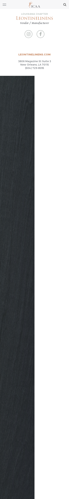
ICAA (34, 4)
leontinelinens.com (34, 54)
